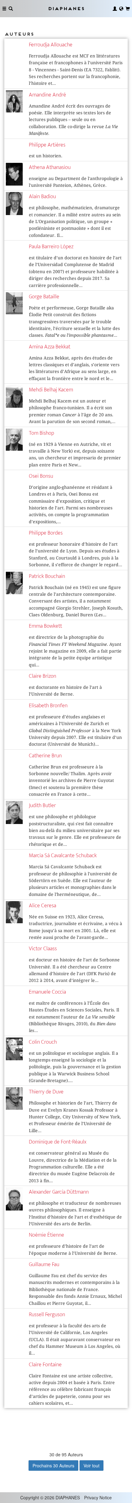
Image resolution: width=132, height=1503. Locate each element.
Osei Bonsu (41, 476)
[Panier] (128, 8)
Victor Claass (43, 948)
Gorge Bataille (44, 296)
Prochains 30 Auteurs (53, 1465)
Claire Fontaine (45, 1364)
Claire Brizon (42, 676)
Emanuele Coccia (47, 992)
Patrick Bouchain (47, 576)
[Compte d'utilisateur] (115, 8)
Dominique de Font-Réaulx (57, 1142)
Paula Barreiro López (51, 246)
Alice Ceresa (42, 905)
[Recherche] (11, 8)
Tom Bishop (41, 433)
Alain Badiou (42, 196)
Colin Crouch (43, 1042)
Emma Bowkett (45, 626)
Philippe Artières (47, 145)
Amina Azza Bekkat (49, 346)
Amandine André (47, 95)
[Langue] (121, 8)
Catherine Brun (45, 755)
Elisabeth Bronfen (48, 705)
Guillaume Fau (44, 1264)
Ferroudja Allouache (50, 44)
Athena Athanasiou (50, 167)
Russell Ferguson (47, 1314)
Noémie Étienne (46, 1235)
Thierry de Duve (46, 1092)
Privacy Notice (98, 1497)
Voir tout (91, 1465)
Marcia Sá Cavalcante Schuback (63, 855)
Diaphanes (66, 8)
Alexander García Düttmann (59, 1192)
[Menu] (4, 8)
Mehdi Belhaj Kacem (51, 389)
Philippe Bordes (46, 533)
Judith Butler (42, 805)
